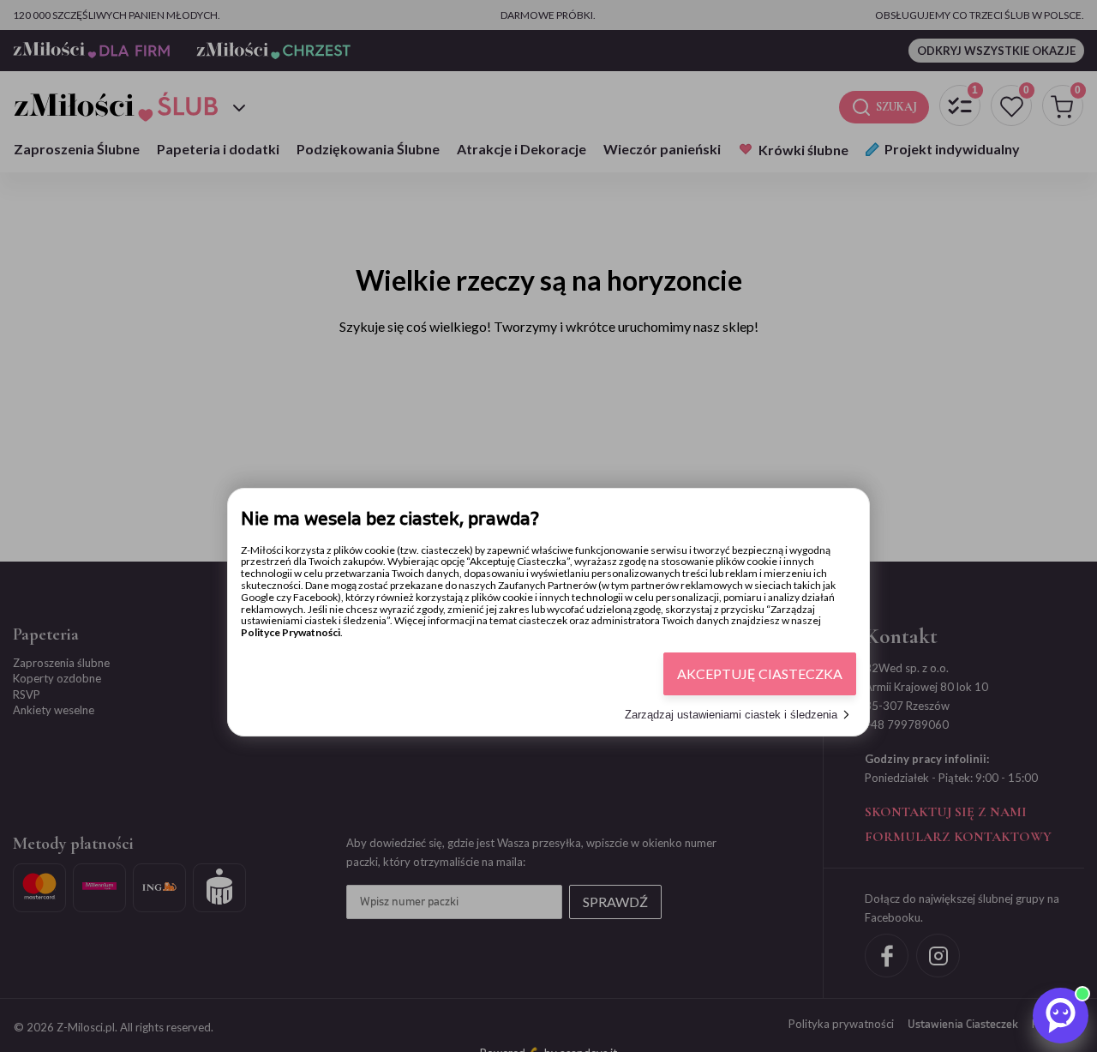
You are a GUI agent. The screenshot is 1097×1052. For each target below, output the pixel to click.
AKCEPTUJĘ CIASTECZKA (759, 673)
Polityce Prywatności (290, 632)
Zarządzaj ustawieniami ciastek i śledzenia (731, 714)
